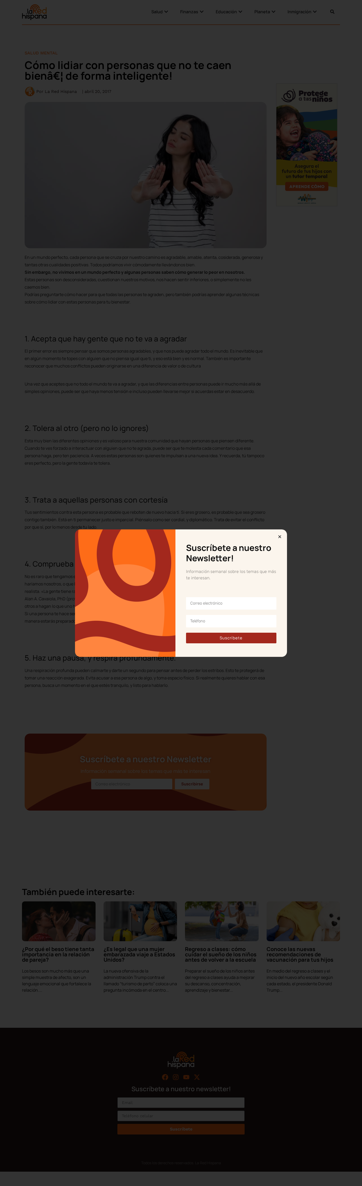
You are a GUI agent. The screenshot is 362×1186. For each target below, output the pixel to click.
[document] (181, 593)
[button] (280, 537)
